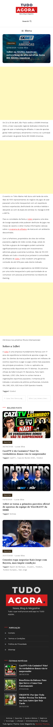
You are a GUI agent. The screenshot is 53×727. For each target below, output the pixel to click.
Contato (11, 633)
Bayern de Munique (17, 567)
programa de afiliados (18, 229)
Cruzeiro (30, 567)
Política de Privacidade (17, 644)
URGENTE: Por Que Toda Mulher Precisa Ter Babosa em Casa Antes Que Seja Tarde (32, 699)
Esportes (11, 43)
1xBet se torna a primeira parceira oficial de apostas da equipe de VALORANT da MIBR (26, 506)
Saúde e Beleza (31, 718)
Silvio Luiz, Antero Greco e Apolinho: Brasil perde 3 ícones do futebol (39, 398)
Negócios (43, 718)
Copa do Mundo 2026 (26, 458)
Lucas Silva (23, 48)
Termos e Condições (16, 639)
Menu (28, 30)
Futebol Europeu (10, 570)
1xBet (30, 219)
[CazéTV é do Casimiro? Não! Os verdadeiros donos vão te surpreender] (10, 670)
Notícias (13, 514)
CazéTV (13, 458)
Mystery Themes (42, 724)
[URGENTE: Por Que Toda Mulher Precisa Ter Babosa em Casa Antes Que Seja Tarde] (10, 699)
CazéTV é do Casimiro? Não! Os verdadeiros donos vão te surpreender (24, 452)
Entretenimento (32, 721)
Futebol (13, 391)
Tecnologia (10, 721)
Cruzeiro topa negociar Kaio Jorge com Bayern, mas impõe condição (25, 561)
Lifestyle (20, 721)
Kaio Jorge (23, 570)
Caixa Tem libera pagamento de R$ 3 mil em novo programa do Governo (16, 398)
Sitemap (11, 650)
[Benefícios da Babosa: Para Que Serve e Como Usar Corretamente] (10, 685)
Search (25, 21)
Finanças (44, 721)
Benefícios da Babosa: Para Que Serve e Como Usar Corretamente (32, 683)
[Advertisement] (26, 93)
